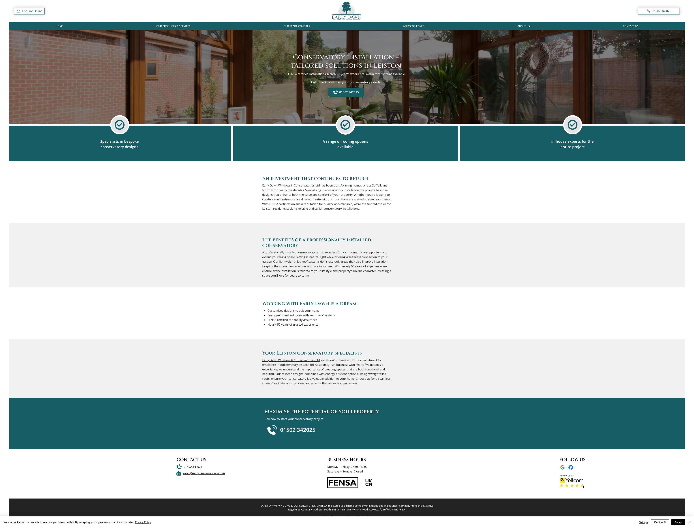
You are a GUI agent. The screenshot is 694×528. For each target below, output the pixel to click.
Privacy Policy (143, 522)
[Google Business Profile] (562, 467)
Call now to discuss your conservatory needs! (346, 82)
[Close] (689, 522)
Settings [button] (643, 522)
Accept (678, 522)
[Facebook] (571, 467)
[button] (29, 11)
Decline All (660, 522)
